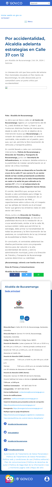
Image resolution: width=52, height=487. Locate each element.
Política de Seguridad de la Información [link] (26, 465)
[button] (45, 22)
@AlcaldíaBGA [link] (13, 433)
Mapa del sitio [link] (37, 468)
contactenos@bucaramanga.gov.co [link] (31, 392)
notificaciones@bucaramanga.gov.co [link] (25, 399)
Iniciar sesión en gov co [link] (11, 15)
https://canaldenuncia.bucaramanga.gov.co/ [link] (19, 405)
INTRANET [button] (5, 18)
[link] (14, 5)
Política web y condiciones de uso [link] (17, 459)
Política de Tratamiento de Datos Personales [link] (25, 457)
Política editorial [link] (41, 459)
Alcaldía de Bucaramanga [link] (20, 60)
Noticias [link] (8, 63)
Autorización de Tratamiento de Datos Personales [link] (25, 454)
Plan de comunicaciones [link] (15, 462)
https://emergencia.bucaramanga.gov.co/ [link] (28, 408)
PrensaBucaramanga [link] (16, 450)
